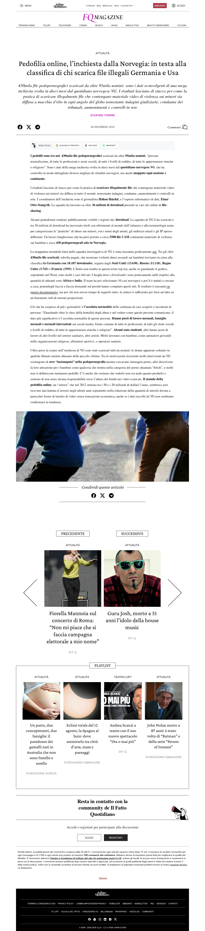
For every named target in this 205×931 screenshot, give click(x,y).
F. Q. (74, 652)
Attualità (103, 53)
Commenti (174, 127)
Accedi (89, 837)
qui (154, 251)
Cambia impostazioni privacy (91, 903)
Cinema (83, 25)
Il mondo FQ (126, 5)
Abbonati (159, 5)
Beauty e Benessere (158, 25)
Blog (99, 6)
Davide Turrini (104, 115)
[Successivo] (175, 593)
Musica (99, 25)
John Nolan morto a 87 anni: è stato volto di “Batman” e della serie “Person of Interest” (163, 736)
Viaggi (114, 25)
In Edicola (90, 6)
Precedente (73, 533)
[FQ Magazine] (102, 17)
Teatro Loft (123, 677)
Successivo (132, 533)
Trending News (27, 25)
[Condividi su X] (28, 127)
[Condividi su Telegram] (37, 127)
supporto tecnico (178, 864)
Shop (116, 6)
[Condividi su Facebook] (20, 127)
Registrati (116, 837)
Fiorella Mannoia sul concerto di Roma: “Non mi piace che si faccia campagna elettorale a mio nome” (73, 627)
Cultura (181, 25)
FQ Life (46, 25)
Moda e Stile (132, 25)
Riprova (103, 878)
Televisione (65, 25)
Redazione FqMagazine (83, 762)
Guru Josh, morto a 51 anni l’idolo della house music (132, 620)
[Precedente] (30, 593)
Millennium (107, 6)
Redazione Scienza (43, 773)
